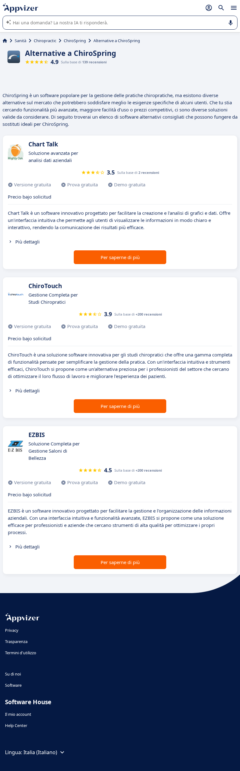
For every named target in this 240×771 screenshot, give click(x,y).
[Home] (4, 40)
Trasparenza (16, 641)
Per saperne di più (120, 257)
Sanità (20, 40)
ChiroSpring (75, 40)
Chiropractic (45, 40)
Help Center (16, 725)
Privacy (11, 630)
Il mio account (18, 714)
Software (13, 685)
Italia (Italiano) (40, 752)
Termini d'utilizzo (20, 653)
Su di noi (13, 674)
